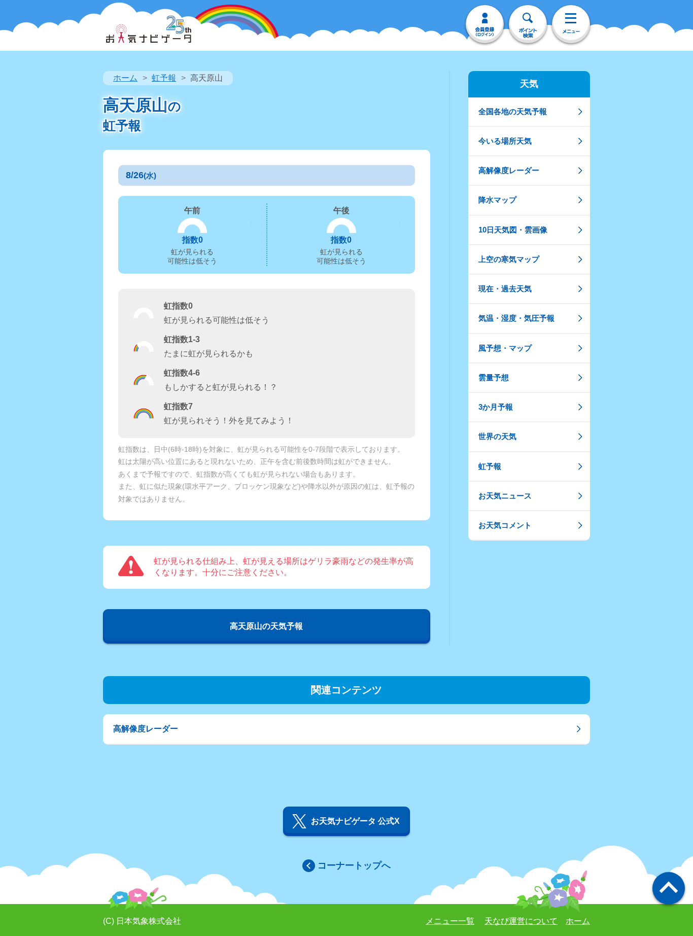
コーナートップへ (354, 865)
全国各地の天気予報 (512, 111)
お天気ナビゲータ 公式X (355, 821)
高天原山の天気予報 (266, 626)
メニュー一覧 (450, 921)
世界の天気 (497, 436)
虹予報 (164, 78)
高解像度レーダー (508, 170)
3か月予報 (495, 407)
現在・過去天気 (505, 288)
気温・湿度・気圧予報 (516, 318)
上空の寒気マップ (508, 259)
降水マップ (497, 199)
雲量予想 (493, 377)
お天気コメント (505, 525)
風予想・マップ (505, 348)
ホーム (125, 78)
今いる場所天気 (505, 141)
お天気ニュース (505, 495)
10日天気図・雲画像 (512, 229)
